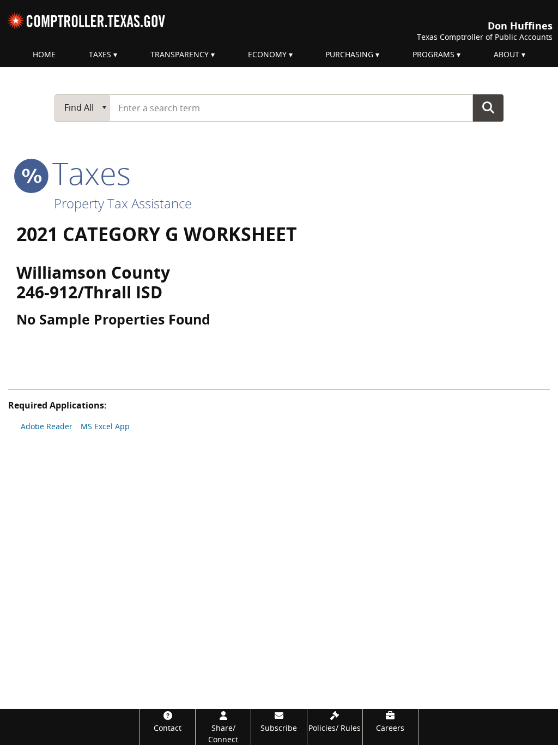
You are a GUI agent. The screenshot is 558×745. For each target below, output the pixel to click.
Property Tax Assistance (123, 203)
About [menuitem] (506, 54)
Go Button (488, 107)
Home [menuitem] (44, 54)
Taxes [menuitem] (100, 54)
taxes (87, 173)
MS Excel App (105, 426)
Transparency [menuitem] (179, 54)
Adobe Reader (46, 426)
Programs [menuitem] (433, 54)
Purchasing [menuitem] (349, 54)
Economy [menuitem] (267, 54)
